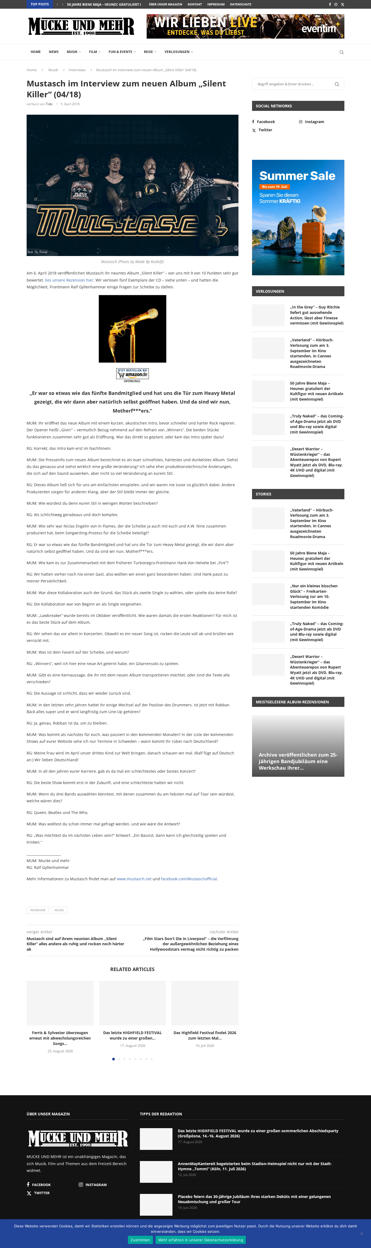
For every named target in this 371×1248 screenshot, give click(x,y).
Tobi (49, 104)
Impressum (216, 4)
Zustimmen (140, 1240)
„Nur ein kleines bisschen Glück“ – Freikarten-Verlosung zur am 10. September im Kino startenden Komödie (314, 596)
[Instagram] (335, 4)
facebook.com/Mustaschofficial (189, 878)
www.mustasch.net (134, 878)
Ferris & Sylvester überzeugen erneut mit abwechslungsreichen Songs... (60, 1038)
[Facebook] (330, 4)
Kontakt (195, 4)
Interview (37, 910)
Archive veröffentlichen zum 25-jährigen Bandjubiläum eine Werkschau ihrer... (298, 761)
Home (36, 51)
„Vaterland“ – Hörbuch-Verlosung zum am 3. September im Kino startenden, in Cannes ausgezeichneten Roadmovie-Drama (312, 353)
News (54, 51)
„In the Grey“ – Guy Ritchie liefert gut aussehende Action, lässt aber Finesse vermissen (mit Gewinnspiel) (317, 315)
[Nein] (361, 1234)
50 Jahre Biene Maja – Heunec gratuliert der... (108, 4)
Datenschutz (240, 4)
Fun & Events (120, 51)
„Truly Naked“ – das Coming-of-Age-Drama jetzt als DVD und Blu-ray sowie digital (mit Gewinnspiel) (317, 424)
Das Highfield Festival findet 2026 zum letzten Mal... (205, 1035)
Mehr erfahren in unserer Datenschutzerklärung (200, 1240)
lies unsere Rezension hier (69, 280)
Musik (72, 51)
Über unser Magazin (165, 4)
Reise (148, 51)
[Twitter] (342, 4)
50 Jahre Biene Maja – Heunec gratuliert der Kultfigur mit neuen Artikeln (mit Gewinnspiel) (316, 391)
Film (93, 51)
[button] (57, 4)
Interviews (77, 69)
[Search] (341, 52)
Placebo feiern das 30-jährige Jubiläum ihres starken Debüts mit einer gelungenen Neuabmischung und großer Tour (254, 1199)
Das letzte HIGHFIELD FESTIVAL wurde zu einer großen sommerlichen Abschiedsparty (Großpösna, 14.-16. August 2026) (258, 1133)
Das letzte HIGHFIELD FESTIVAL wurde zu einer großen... (132, 1035)
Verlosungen (177, 51)
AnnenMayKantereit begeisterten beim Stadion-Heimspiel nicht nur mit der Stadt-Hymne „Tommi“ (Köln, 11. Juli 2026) (255, 1166)
